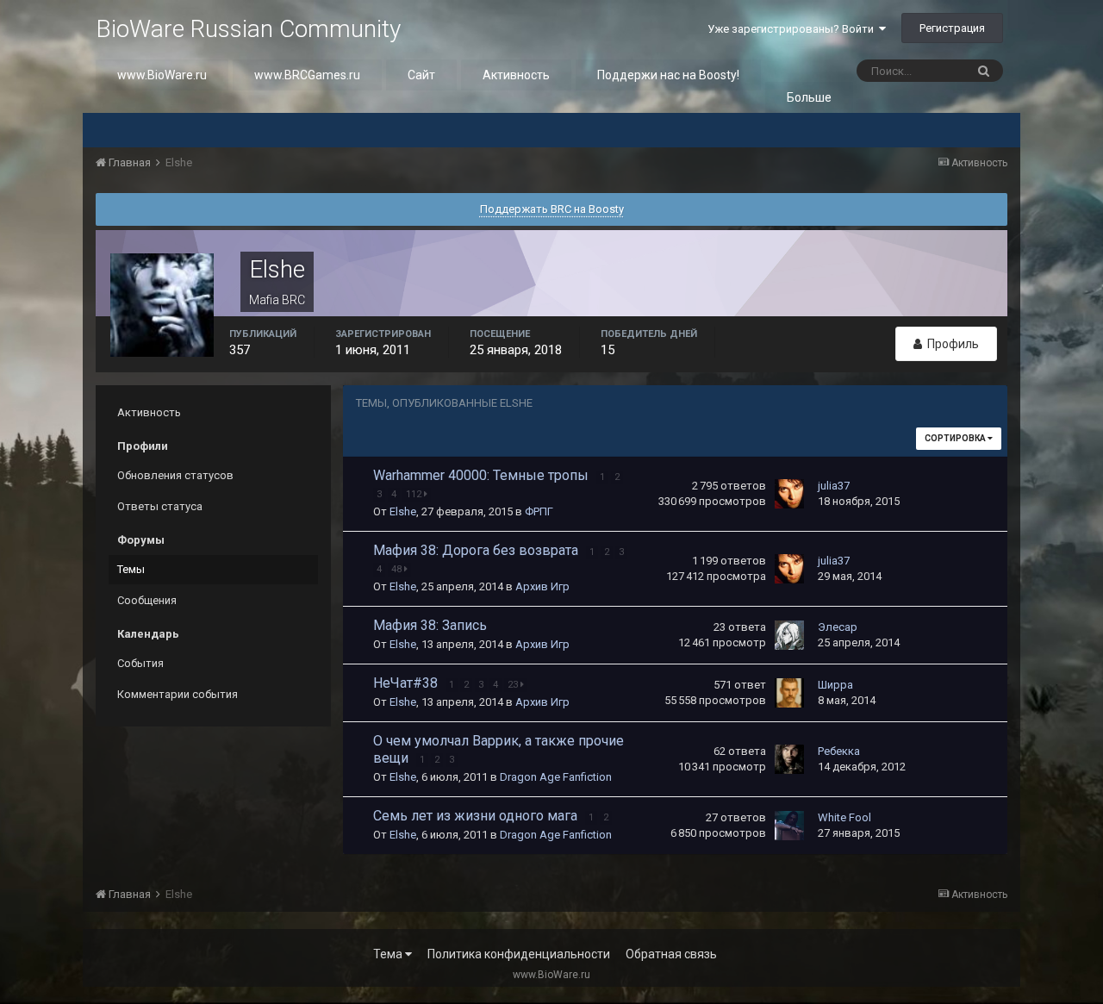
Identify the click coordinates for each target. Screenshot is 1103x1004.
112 (415, 494)
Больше (809, 97)
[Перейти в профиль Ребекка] (789, 759)
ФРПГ (539, 511)
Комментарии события (177, 694)
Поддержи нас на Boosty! (668, 75)
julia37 (834, 485)
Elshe (402, 511)
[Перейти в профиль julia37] (789, 493)
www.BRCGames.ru (307, 75)
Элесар (837, 626)
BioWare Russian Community (248, 29)
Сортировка (956, 438)
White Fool (844, 817)
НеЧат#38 (407, 683)
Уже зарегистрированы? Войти (793, 28)
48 (397, 569)
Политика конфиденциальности (518, 954)
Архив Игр (542, 586)
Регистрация (952, 28)
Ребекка (839, 751)
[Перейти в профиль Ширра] (789, 693)
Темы (131, 569)
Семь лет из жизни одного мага (477, 816)
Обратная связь (671, 954)
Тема (389, 954)
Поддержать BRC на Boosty (552, 209)
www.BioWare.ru (162, 75)
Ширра (835, 684)
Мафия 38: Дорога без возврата (477, 550)
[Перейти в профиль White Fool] (789, 825)
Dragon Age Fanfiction (556, 776)
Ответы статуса (160, 506)
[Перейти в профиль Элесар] (789, 635)
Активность (516, 75)
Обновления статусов (175, 475)
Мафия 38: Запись (430, 625)
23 (514, 684)
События (140, 663)
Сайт (421, 75)
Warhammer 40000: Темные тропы (482, 475)
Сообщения (147, 600)
